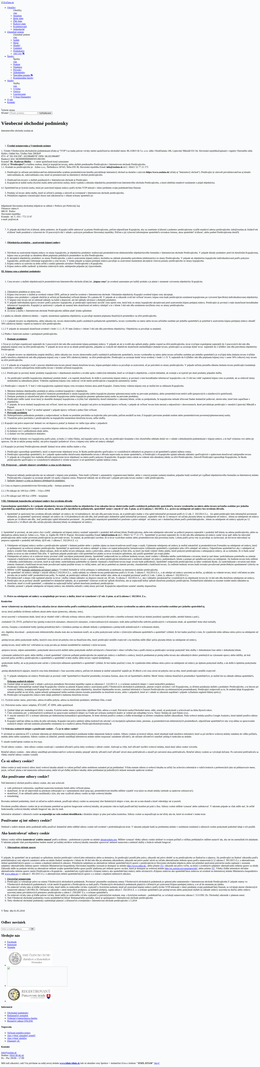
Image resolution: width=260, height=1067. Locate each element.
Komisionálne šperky (23, 78)
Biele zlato (18, 18)
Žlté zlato (17, 21)
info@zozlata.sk (9, 1052)
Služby (10, 80)
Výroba (16, 88)
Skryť (157, 1063)
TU (162, 865)
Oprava (16, 91)
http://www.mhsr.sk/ (136, 865)
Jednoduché (19, 29)
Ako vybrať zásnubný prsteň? (21, 1035)
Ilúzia (16, 42)
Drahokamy (19, 51)
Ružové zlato (19, 24)
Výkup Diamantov (22, 97)
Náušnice (17, 67)
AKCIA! (17, 53)
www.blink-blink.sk (70, 1063)
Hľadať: (5, 113)
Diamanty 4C (13, 1041)
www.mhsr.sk (11, 874)
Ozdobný (17, 48)
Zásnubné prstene (15, 32)
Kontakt (11, 102)
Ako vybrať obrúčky (17, 1038)
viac (15, 13)
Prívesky (17, 70)
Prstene (16, 64)
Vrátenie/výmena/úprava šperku (22, 1018)
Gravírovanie (19, 94)
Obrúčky (11, 7)
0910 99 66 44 (17, 1055)
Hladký (16, 45)
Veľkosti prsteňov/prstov (19, 1033)
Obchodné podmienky (17, 1013)
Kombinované (20, 26)
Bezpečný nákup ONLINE (20, 1021)
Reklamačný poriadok (17, 1015)
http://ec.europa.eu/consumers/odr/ (181, 868)
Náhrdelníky (19, 72)
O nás (10, 99)
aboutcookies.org (109, 839)
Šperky (10, 56)
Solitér (16, 40)
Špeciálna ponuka (22, 75)
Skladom (17, 15)
